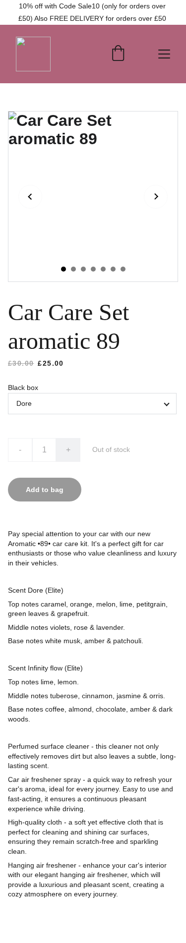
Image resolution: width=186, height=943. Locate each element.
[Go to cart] (118, 54)
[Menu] (164, 54)
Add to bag (44, 490)
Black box (23, 387)
